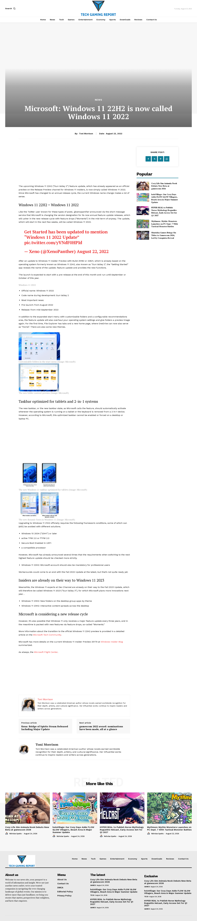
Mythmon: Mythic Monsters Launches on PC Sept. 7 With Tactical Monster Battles (164, 224)
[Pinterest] (160, 159)
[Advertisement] (74, 165)
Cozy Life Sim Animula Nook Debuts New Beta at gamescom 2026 (164, 186)
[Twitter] (154, 159)
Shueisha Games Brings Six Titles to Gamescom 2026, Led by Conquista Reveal (163, 235)
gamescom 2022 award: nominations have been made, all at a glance (101, 728)
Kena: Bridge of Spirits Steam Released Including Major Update (44, 728)
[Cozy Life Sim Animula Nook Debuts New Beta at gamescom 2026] (143, 186)
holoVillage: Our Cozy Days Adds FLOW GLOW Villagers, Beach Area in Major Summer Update (164, 198)
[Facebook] (148, 159)
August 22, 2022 (93, 251)
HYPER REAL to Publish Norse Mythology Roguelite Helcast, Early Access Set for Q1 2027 (164, 211)
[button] (10, 8)
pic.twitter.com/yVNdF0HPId (53, 242)
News (98, 100)
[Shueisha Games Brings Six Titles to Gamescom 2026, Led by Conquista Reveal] (143, 235)
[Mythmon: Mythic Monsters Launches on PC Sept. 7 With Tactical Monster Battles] (143, 223)
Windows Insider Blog (112, 641)
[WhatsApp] (166, 159)
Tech (92, 895)
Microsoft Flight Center (46, 652)
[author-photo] (7, 833)
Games (93, 885)
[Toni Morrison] (25, 749)
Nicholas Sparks (15, 834)
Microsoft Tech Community (47, 634)
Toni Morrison (86, 133)
